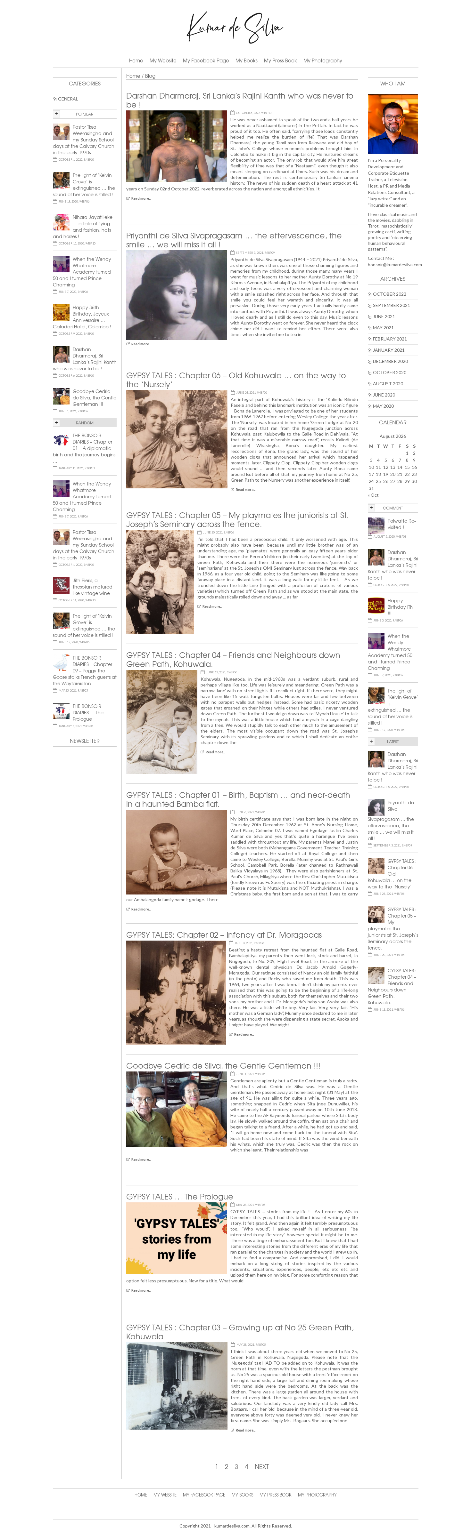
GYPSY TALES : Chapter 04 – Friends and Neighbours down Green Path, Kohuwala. (233, 659)
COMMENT (393, 508)
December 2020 (390, 361)
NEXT (262, 1466)
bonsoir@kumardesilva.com (395, 264)
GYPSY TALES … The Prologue (179, 1196)
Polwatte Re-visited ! (402, 523)
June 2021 (384, 316)
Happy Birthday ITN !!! (400, 606)
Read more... (141, 198)
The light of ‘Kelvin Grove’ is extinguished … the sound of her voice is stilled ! (393, 706)
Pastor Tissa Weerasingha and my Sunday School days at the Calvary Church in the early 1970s (83, 140)
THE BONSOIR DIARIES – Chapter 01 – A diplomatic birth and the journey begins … (84, 448)
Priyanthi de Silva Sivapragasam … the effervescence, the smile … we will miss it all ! (234, 239)
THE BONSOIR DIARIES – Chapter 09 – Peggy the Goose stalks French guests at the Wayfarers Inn (85, 670)
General (68, 98)
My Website (163, 60)
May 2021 (383, 327)
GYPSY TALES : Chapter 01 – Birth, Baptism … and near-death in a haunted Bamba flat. (238, 799)
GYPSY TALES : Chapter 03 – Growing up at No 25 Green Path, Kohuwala (240, 1331)
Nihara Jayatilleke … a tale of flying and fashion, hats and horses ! (82, 226)
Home (136, 60)
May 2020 (383, 406)
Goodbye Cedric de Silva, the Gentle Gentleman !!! (223, 1065)
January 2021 (389, 350)
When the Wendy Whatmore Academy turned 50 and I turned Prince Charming (390, 652)
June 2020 (384, 394)
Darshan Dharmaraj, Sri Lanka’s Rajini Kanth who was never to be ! (239, 100)
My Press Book (280, 60)
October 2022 (389, 294)
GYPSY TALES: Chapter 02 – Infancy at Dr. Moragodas (224, 934)
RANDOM (85, 423)
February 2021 (390, 338)
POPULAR (84, 114)
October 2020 (389, 372)
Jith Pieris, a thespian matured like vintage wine (92, 586)
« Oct (373, 495)
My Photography (322, 60)
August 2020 (388, 383)
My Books (247, 60)
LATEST (393, 741)
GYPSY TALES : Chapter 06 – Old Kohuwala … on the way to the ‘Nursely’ (236, 379)
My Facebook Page (206, 60)
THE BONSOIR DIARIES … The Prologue (88, 712)
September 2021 (391, 305)
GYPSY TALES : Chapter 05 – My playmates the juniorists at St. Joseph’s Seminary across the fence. (237, 519)
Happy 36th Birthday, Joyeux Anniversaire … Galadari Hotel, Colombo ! (82, 317)
